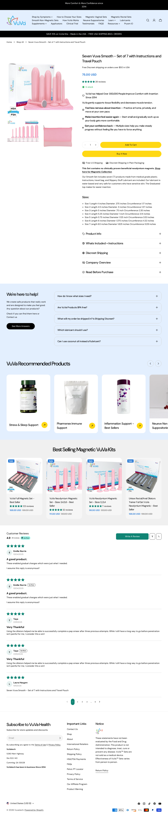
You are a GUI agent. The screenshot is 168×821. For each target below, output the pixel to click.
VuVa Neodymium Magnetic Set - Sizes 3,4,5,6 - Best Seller (63, 502)
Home (9, 42)
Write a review (132, 536)
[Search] (147, 20)
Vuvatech (19, 810)
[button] (88, 81)
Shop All (20, 42)
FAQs (69, 764)
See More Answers (21, 326)
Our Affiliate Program (77, 784)
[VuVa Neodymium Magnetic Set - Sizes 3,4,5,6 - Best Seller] (64, 476)
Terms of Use (40, 745)
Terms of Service (75, 779)
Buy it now (122, 153)
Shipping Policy (74, 754)
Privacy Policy (73, 774)
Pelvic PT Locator (75, 769)
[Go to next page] (100, 702)
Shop (69, 734)
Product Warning (75, 789)
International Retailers (77, 744)
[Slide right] (158, 363)
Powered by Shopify (34, 810)
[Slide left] (150, 363)
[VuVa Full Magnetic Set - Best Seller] (24, 476)
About (70, 739)
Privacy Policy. (54, 745)
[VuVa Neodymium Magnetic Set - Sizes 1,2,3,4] (104, 476)
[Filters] (152, 536)
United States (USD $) (20, 803)
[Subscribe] (60, 738)
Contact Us (72, 729)
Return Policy (73, 749)
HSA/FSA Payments (76, 759)
